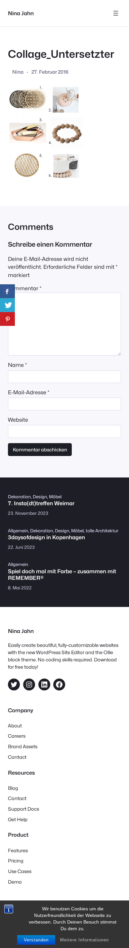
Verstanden (36, 939)
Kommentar (24, 288)
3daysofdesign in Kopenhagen (46, 537)
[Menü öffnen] (115, 13)
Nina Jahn (21, 13)
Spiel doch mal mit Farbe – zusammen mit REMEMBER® (62, 574)
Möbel (55, 496)
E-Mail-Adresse (28, 392)
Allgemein (18, 530)
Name (17, 365)
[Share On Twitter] (7, 305)
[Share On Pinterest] (7, 319)
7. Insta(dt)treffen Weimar (41, 503)
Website (18, 419)
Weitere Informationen (84, 939)
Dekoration (19, 496)
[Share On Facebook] (7, 291)
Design (40, 496)
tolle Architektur (102, 530)
